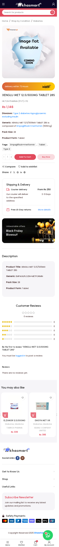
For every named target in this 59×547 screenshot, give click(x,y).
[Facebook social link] (10, 172)
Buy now (46, 157)
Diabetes (38, 20)
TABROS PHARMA (14, 427)
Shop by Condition (20, 20)
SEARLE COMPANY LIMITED (42, 429)
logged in (20, 355)
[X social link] (14, 172)
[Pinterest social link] (17, 172)
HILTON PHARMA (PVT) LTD (15, 101)
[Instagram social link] (22, 458)
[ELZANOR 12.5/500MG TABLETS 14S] (14, 406)
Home (5, 20)
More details (44, 209)
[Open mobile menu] (3, 4)
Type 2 (6, 149)
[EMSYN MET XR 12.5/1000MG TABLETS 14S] (43, 406)
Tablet (42, 144)
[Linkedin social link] (21, 172)
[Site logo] (28, 3)
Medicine (19, 424)
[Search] (52, 12)
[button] (5, 415)
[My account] (53, 4)
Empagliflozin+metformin (29, 125)
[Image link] (16, 449)
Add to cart (25, 157)
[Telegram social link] (24, 172)
